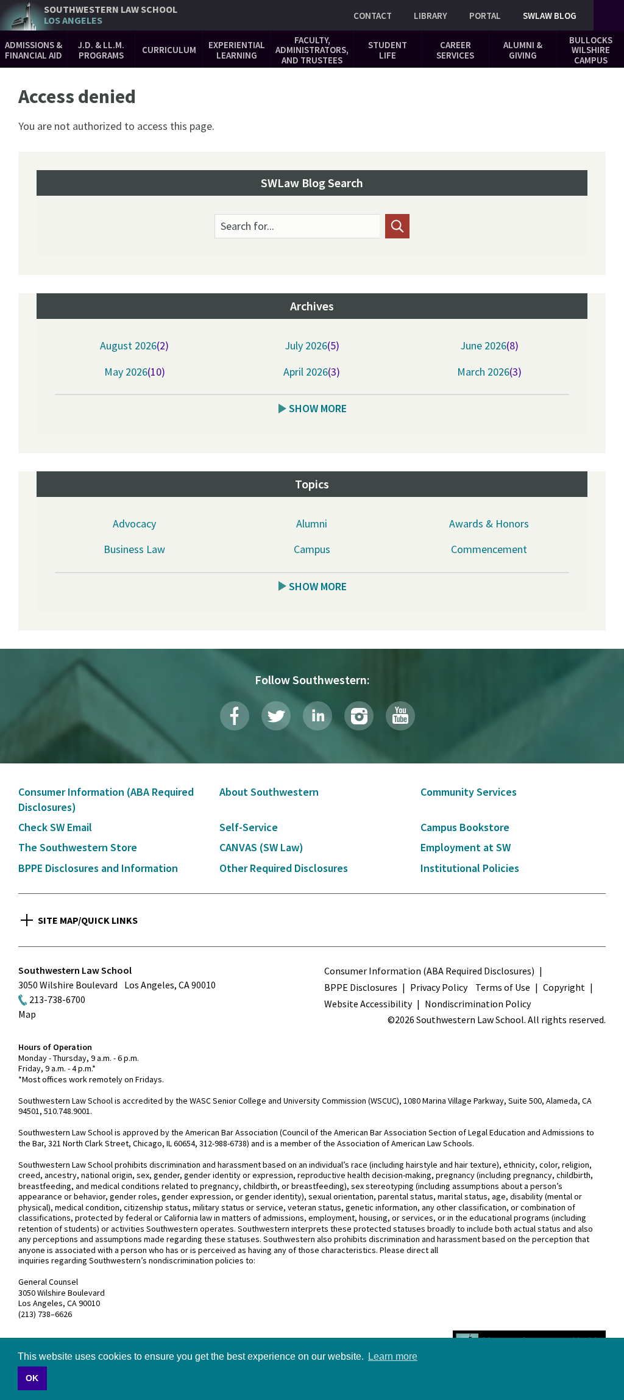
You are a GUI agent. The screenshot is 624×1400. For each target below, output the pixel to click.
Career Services (455, 50)
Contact (372, 15)
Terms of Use (502, 987)
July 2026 (306, 345)
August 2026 (128, 345)
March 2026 (483, 372)
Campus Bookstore (464, 827)
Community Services (468, 792)
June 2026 (483, 345)
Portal (485, 15)
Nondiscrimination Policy (478, 1004)
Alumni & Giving (522, 50)
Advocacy (134, 523)
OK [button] (32, 1378)
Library (430, 15)
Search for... (247, 226)
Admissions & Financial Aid (33, 50)
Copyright (564, 987)
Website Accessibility (368, 1004)
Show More (318, 408)
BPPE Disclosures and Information (98, 868)
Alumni (311, 523)
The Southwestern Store (77, 847)
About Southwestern (269, 792)
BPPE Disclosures (360, 987)
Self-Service (248, 827)
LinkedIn (317, 715)
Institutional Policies (469, 868)
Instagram (359, 715)
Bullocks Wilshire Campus (590, 50)
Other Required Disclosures (283, 868)
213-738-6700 (57, 999)
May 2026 (125, 372)
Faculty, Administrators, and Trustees (312, 50)
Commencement (489, 549)
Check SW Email (55, 827)
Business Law (134, 549)
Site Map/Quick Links (88, 920)
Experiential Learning (236, 50)
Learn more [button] (392, 1356)
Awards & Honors (489, 523)
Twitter (276, 715)
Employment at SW (465, 847)
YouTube (400, 715)
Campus (312, 549)
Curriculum (169, 49)
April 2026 (305, 372)
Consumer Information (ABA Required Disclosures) (429, 971)
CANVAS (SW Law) (261, 847)
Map (27, 1014)
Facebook (234, 715)
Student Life (387, 50)
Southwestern (110, 15)
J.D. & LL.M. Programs (101, 50)
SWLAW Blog (549, 15)
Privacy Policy (438, 987)
